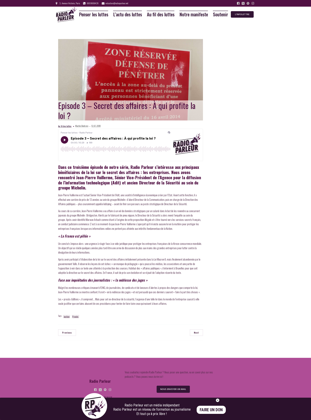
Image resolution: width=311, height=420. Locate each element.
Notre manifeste (193, 14)
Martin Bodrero (81, 125)
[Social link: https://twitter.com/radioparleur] (243, 3)
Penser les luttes (93, 14)
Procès (75, 316)
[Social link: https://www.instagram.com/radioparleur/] (252, 3)
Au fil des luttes (160, 14)
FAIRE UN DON (211, 410)
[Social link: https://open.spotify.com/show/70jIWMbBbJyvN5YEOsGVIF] (248, 3)
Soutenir (220, 14)
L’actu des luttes (127, 14)
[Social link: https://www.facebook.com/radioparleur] (238, 3)
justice (66, 316)
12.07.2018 (96, 125)
